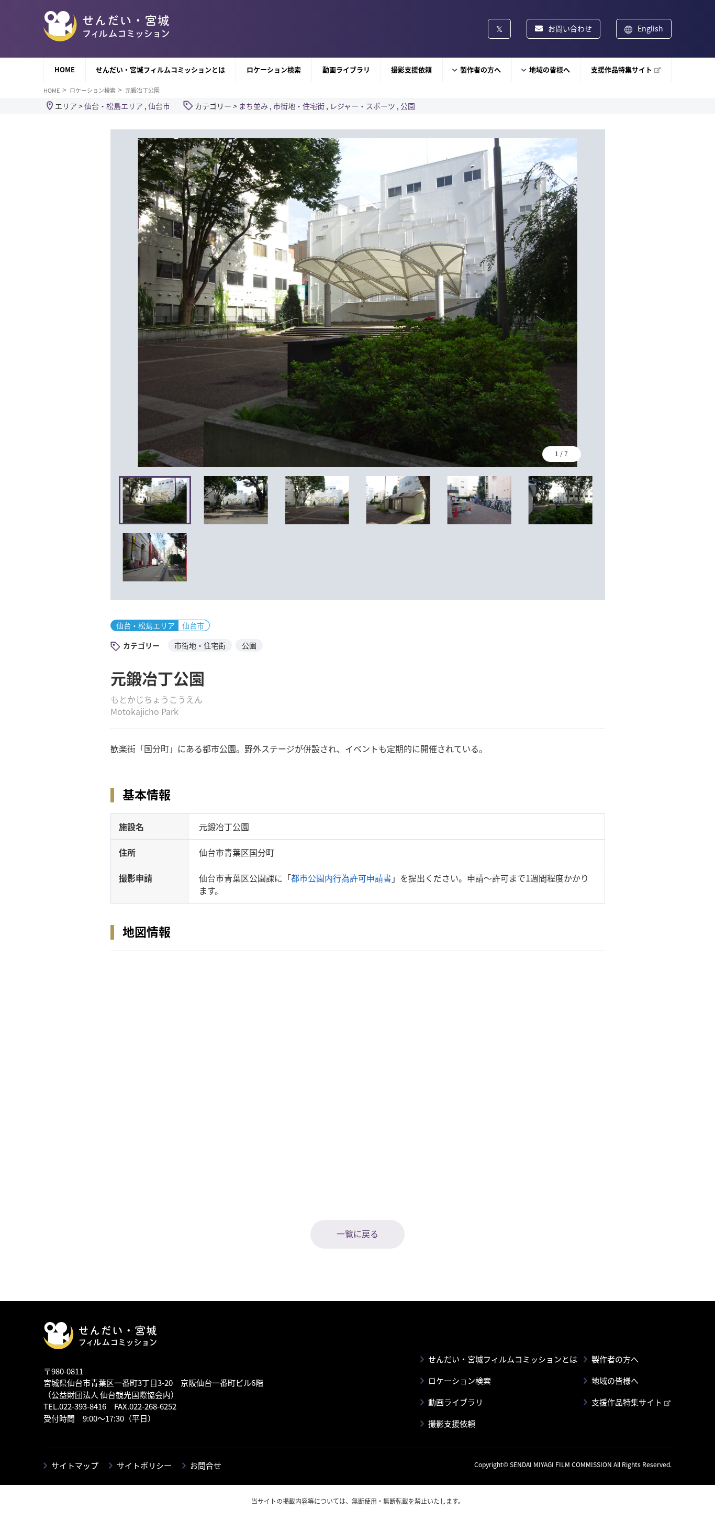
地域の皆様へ (549, 69)
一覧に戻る (357, 1233)
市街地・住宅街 (299, 106)
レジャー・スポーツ (362, 106)
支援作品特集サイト (621, 69)
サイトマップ (74, 1465)
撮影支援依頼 (411, 69)
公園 (407, 106)
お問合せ (205, 1465)
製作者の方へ (480, 69)
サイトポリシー (144, 1465)
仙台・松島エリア (113, 106)
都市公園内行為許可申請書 (341, 878)
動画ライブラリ (346, 69)
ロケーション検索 (274, 69)
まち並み (253, 106)
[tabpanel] (358, 302)
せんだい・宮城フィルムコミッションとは (160, 69)
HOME (64, 69)
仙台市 (159, 106)
